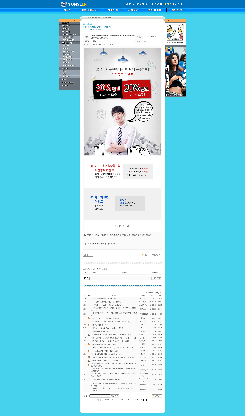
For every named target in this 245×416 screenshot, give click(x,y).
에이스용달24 (143, 314)
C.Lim (143, 328)
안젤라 (143, 360)
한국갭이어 (143, 318)
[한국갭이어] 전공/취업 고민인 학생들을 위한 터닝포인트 (111, 335)
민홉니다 (143, 298)
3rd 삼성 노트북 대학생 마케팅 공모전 (105, 351)
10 (113, 400)
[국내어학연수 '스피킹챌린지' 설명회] (105, 361)
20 (132, 400)
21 (134, 400)
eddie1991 (143, 384)
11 (115, 400)
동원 (143, 344)
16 (124, 400)
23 (137, 400)
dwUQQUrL (143, 302)
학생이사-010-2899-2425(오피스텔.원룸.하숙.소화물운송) (111, 322)
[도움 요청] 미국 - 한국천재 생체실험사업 (106, 354)
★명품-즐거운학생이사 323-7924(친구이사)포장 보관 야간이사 (113, 348)
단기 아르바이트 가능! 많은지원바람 (105, 299)
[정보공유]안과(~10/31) (99, 325)
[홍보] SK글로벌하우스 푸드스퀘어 (104, 344)
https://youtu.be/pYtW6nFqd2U (101, 331)
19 (130, 400)
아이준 (143, 325)
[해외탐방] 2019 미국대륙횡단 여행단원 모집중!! (108, 318)
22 (135, 400)
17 (126, 400)
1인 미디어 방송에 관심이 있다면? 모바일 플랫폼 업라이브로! (113, 357)
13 (119, 400)
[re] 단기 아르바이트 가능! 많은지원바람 (107, 302)
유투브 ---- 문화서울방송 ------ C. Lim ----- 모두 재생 (108, 328)
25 (141, 400)
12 (117, 400)
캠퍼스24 (143, 309)
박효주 (143, 351)
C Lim (143, 331)
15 (122, 400)
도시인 (143, 354)
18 (128, 400)
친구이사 (143, 347)
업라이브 (143, 357)
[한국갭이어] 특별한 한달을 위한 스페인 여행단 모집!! (110, 341)
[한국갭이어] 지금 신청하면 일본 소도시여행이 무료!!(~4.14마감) (114, 338)
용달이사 (143, 321)
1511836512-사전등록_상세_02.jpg (102, 44)
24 (139, 400)
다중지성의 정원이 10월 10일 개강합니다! (106, 380)
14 (121, 400)
